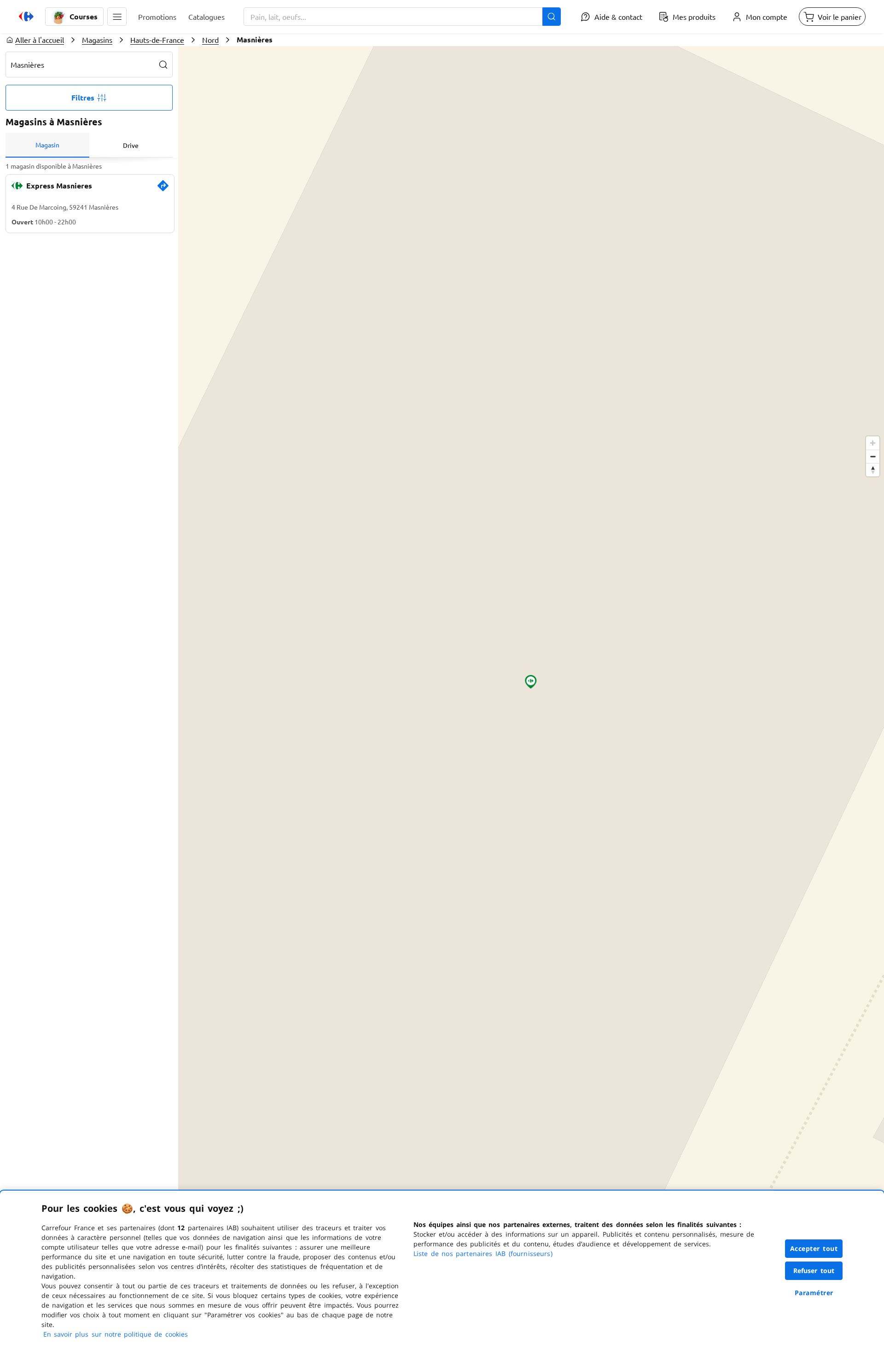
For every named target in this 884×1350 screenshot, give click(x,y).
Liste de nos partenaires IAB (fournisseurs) (482, 1253)
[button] (117, 16)
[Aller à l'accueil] (26, 16)
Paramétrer (814, 1292)
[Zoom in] (872, 443)
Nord (210, 39)
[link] (163, 189)
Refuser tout (814, 1270)
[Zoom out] (872, 456)
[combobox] (402, 16)
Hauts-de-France (157, 39)
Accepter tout (814, 1248)
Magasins (97, 39)
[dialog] (442, 1270)
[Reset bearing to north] (872, 469)
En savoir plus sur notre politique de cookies (115, 1334)
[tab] (47, 145)
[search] (163, 64)
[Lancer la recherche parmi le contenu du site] (551, 16)
